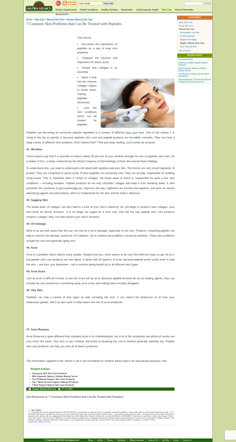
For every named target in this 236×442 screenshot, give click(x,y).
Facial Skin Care (186, 26)
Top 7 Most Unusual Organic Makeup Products (55, 382)
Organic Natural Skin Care (80, 19)
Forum (176, 440)
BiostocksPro (62, 14)
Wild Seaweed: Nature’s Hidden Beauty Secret (54, 376)
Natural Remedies (184, 9)
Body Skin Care (185, 22)
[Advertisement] (50, 77)
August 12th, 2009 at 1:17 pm (39, 422)
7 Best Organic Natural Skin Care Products (53, 385)
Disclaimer (121, 440)
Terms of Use (153, 440)
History (110, 440)
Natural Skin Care (55, 19)
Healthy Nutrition (109, 9)
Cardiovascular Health (147, 9)
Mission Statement (137, 440)
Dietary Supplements (66, 9)
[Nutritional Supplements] (39, 6)
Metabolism (127, 9)
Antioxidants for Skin (189, 32)
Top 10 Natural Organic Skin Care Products (53, 379)
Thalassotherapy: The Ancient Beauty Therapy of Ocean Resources (194, 80)
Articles (100, 440)
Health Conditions (89, 9)
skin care (131, 132)
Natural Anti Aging (188, 39)
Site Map (165, 440)
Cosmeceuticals (187, 36)
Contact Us (187, 440)
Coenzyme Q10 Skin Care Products (49, 373)
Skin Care (167, 9)
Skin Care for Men (188, 46)
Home (29, 19)
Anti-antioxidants (185, 59)
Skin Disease (184, 51)
